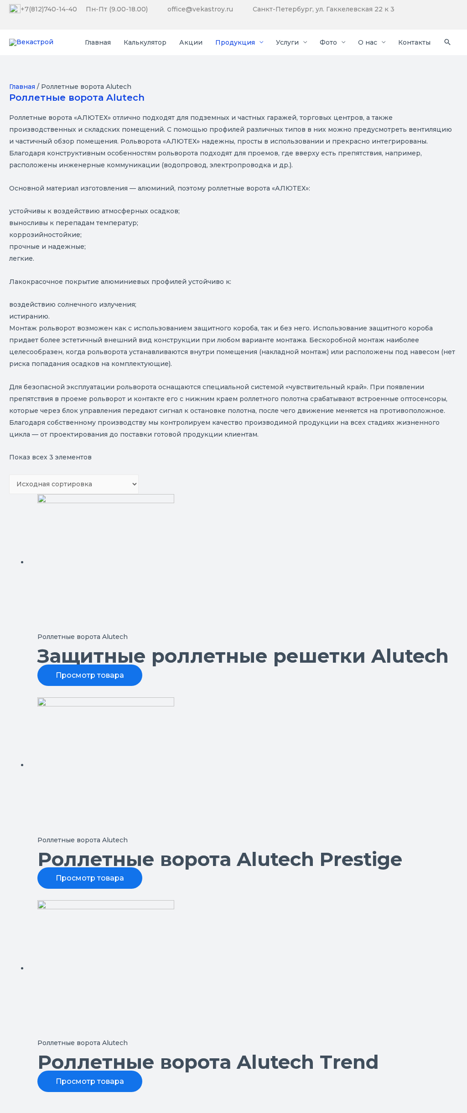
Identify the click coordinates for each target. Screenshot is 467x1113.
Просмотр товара (90, 675)
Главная (22, 86)
